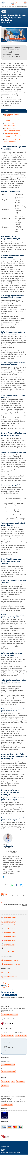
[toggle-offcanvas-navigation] (3, 2)
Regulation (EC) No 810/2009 (9, 163)
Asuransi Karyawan (9, 972)
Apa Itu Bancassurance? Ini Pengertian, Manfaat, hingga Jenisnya (13, 896)
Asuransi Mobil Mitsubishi (10, 948)
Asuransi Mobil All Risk (10, 921)
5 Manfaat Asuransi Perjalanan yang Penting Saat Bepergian (15, 905)
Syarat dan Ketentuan (6, 1143)
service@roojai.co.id (9, 1064)
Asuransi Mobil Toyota (9, 928)
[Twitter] (21, 885)
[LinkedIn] (14, 877)
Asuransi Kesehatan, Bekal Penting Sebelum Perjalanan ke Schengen (12, 135)
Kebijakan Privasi (5, 1146)
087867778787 (22, 1035)
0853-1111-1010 (8, 1104)
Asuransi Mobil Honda (9, 932)
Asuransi (4, 11)
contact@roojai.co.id (9, 1071)
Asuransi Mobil (5, 913)
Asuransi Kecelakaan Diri (10, 976)
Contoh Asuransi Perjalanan (16, 428)
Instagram (21, 1081)
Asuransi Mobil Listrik (9, 925)
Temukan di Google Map (10, 1014)
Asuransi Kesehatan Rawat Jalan (12, 964)
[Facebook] (16, 885)
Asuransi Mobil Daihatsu (10, 936)
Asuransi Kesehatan (6, 956)
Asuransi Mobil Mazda (9, 944)
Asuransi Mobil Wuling (9, 951)
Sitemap (3, 1149)
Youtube (6, 1085)
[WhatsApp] (12, 885)
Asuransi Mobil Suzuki (9, 940)
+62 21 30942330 (8, 1035)
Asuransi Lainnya (5, 968)
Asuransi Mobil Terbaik (10, 917)
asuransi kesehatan (12, 774)
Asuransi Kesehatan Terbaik (11, 960)
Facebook (6, 1081)
